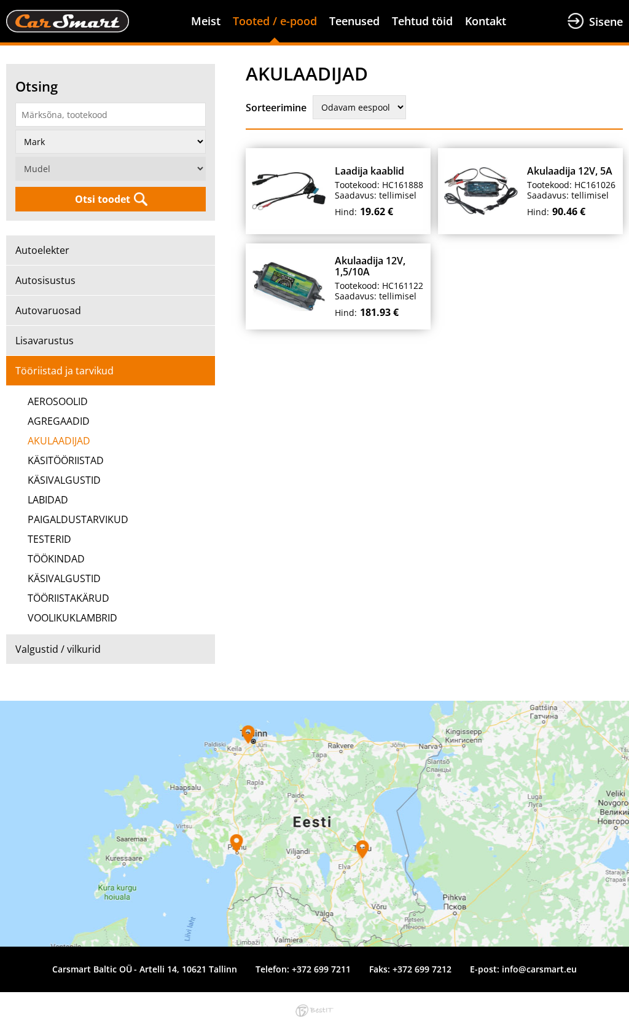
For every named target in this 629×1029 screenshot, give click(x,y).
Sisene (606, 21)
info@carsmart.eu (539, 969)
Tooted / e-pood (275, 21)
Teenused (354, 21)
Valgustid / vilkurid (58, 649)
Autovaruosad (48, 310)
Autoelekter (42, 250)
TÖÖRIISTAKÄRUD (68, 598)
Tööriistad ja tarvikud (64, 370)
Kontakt (485, 21)
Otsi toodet (102, 199)
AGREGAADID (59, 421)
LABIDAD (48, 500)
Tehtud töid (422, 21)
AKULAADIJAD (59, 440)
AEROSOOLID (58, 401)
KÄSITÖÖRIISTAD (66, 460)
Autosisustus (45, 280)
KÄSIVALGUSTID (64, 480)
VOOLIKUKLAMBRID (72, 618)
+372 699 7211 (321, 969)
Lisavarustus (44, 340)
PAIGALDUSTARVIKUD (78, 519)
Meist (206, 21)
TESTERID (49, 539)
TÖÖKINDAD (56, 559)
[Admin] (3, 7)
